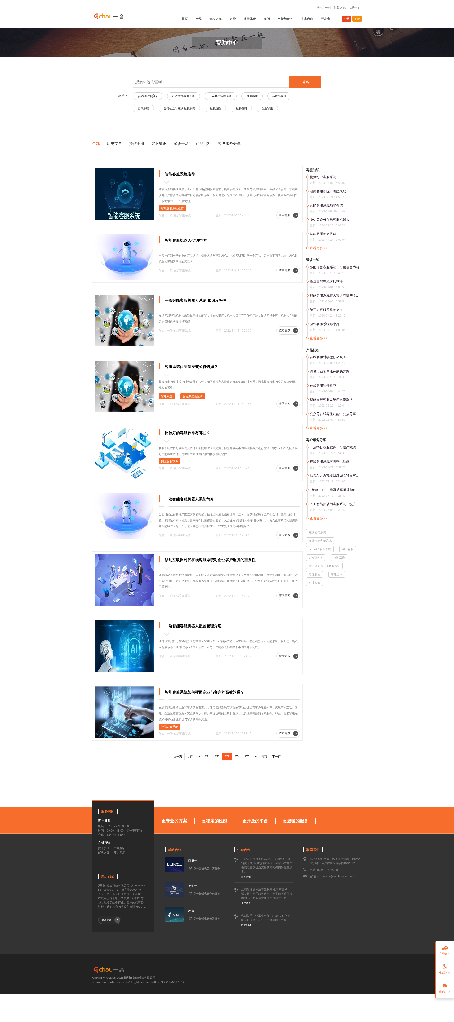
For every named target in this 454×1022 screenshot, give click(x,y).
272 (217, 756)
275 (246, 756)
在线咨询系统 (147, 96)
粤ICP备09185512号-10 (169, 982)
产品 (199, 19)
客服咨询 (241, 108)
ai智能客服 (279, 96)
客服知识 (158, 143)
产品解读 (119, 848)
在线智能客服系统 (183, 96)
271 (207, 756)
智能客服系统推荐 (172, 208)
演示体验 (250, 19)
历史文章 (114, 143)
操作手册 (136, 143)
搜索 (305, 81)
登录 (320, 7)
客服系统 (166, 396)
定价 (233, 19)
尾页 (264, 756)
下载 (357, 19)
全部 (96, 143)
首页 (185, 19)
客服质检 (215, 108)
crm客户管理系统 (221, 96)
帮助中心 (354, 7)
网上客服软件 (169, 461)
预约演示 (119, 852)
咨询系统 (143, 108)
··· (199, 756)
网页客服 (252, 96)
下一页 (276, 756)
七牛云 (192, 886)
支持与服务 (285, 19)
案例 (267, 19)
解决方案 (216, 19)
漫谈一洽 (181, 143)
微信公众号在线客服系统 (179, 108)
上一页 (178, 756)
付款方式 (340, 7)
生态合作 (307, 19)
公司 (328, 7)
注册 (346, 19)
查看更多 (285, 215)
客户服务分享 (229, 143)
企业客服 (267, 108)
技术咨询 (103, 848)
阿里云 (192, 861)
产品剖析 (203, 143)
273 (227, 756)
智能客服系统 (169, 727)
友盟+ (192, 911)
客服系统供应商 (193, 396)
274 (237, 756)
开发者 (325, 19)
